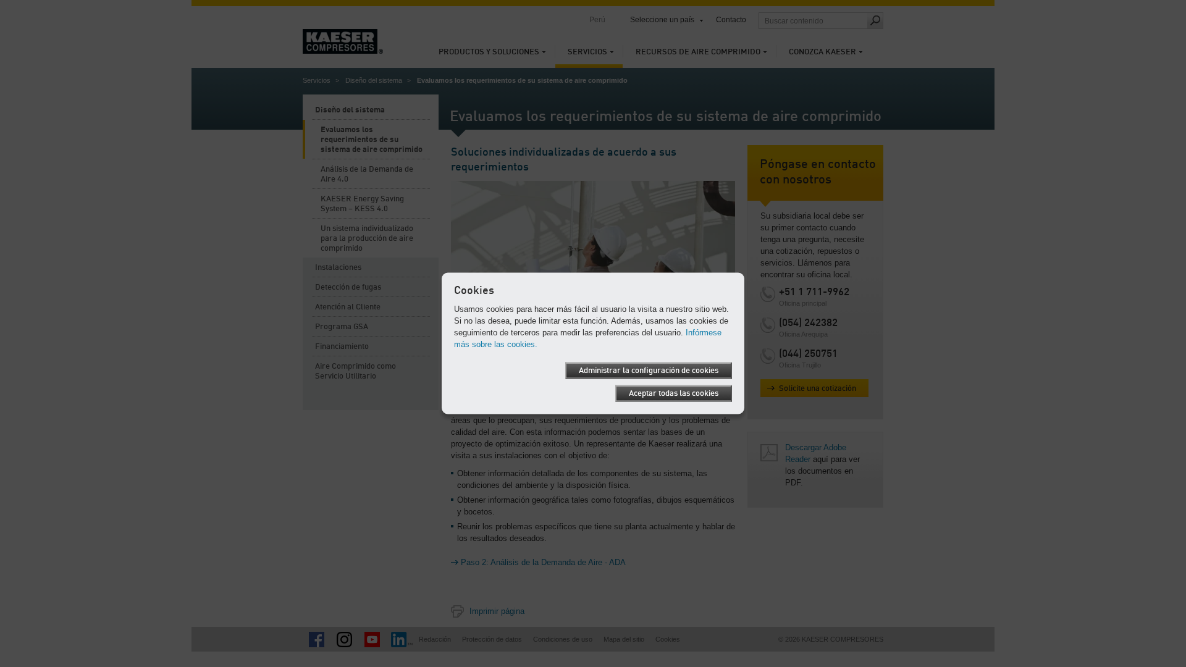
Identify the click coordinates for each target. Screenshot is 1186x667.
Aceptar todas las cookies (673, 394)
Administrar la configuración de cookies (648, 371)
